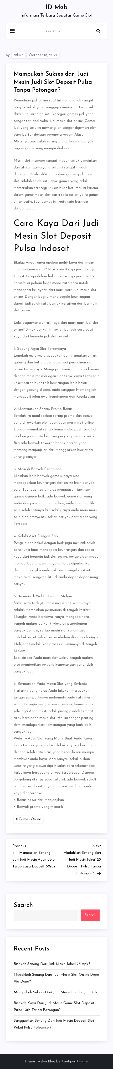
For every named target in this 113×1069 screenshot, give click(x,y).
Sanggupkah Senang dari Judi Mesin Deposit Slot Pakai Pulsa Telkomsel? (54, 1024)
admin (18, 55)
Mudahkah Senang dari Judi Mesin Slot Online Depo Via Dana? (56, 978)
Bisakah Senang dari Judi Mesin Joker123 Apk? (52, 964)
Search (23, 905)
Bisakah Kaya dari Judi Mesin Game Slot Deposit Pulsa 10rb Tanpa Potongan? (54, 1006)
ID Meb (57, 7)
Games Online (30, 819)
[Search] (98, 31)
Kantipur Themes (75, 1061)
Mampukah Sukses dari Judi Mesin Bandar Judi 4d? (55, 992)
